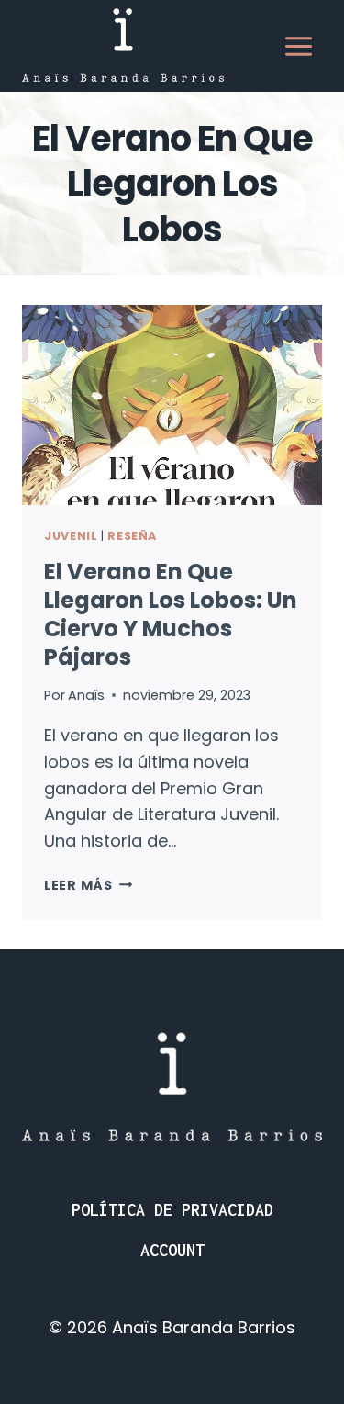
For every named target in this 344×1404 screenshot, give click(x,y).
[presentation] (172, 405)
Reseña (132, 536)
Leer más (88, 885)
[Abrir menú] (298, 46)
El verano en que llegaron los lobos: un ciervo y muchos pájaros (170, 614)
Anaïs (86, 695)
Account (172, 1250)
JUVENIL (70, 536)
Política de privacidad (172, 1209)
